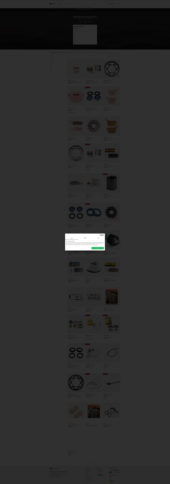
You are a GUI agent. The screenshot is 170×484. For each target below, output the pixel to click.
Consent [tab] (71, 238)
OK (97, 248)
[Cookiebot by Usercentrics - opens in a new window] (100, 235)
